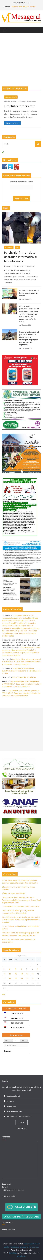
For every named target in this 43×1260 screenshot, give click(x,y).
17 (4, 978)
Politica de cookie (9, 1196)
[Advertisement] (21, 56)
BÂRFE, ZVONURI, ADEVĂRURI (24, 677)
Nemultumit (11, 1106)
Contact (5, 1187)
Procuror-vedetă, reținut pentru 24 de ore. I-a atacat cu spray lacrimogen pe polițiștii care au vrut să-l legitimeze (29, 338)
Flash (17, 247)
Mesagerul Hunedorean (27, 266)
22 (33, 978)
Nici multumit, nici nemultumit (19, 1116)
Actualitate (9, 247)
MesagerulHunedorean (28, 101)
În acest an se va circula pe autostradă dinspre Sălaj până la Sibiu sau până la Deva (21, 671)
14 (27, 974)
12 (16, 974)
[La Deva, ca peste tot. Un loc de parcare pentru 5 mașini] (9, 295)
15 (33, 974)
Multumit (10, 1101)
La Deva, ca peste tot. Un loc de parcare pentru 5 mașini (29, 293)
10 (4, 974)
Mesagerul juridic (11, 97)
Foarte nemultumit (14, 1111)
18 (10, 978)
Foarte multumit (13, 1096)
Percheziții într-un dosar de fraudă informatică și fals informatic (20, 256)
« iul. (4, 994)
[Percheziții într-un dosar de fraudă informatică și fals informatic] (21, 227)
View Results (21, 1128)
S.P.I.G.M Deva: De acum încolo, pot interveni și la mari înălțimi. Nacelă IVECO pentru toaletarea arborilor (21, 919)
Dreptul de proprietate (19, 106)
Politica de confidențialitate (13, 1190)
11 (10, 974)
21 (27, 978)
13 (22, 974)
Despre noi (6, 1184)
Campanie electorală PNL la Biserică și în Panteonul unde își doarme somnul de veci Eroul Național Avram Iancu (21, 900)
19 (16, 978)
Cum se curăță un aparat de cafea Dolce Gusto (20, 906)
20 (22, 978)
